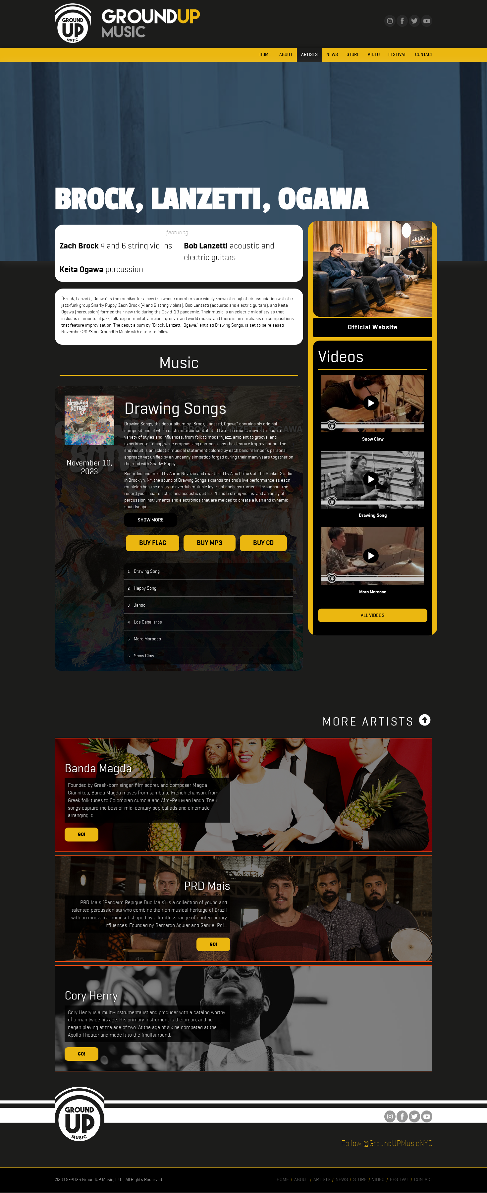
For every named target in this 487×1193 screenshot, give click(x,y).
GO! (81, 834)
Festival (397, 54)
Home (265, 54)
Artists (309, 54)
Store (353, 54)
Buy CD (263, 543)
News (332, 54)
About (286, 54)
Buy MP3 (209, 543)
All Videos (373, 615)
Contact (424, 54)
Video (374, 54)
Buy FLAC (152, 543)
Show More (150, 520)
